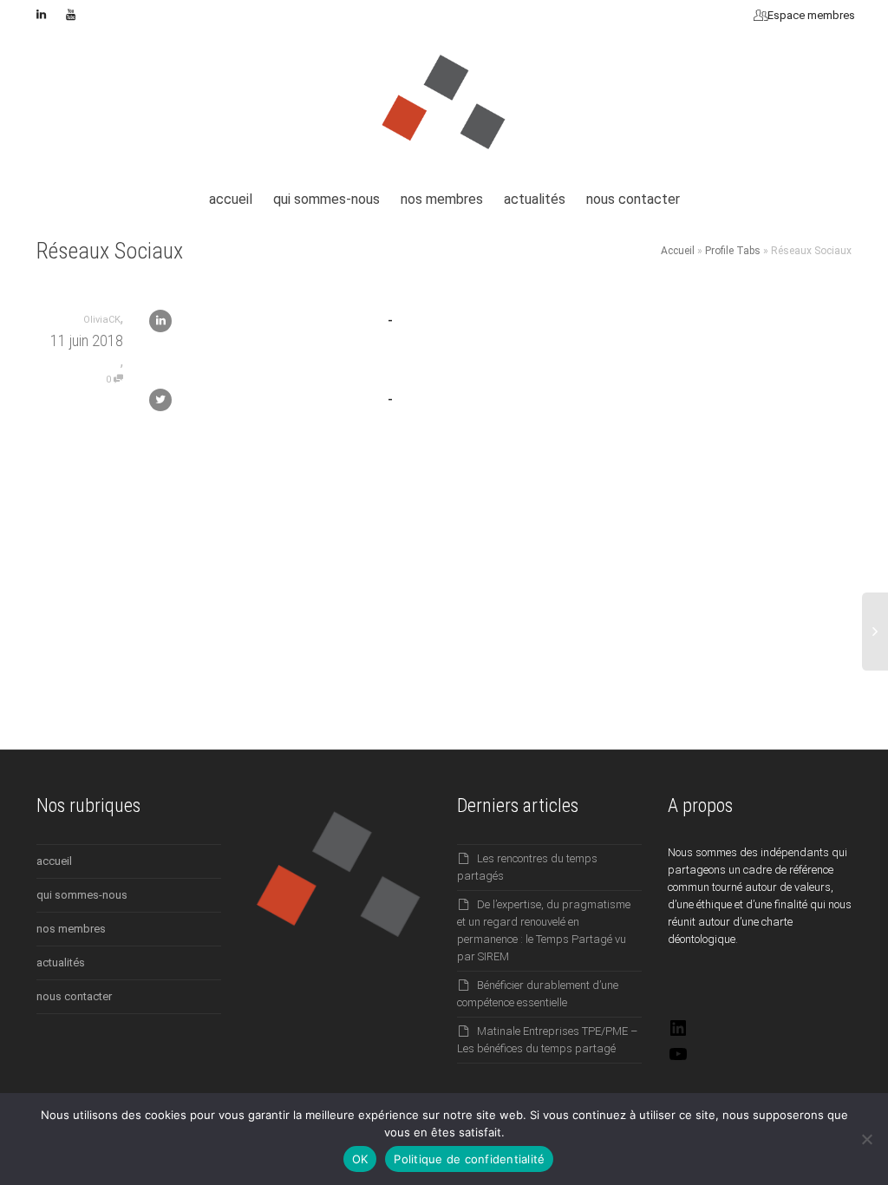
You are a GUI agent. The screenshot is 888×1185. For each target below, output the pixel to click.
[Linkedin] (41, 14)
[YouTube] (678, 1060)
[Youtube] (70, 14)
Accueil (678, 251)
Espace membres (810, 15)
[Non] (866, 1139)
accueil (230, 199)
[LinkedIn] (678, 1034)
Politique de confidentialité (469, 1159)
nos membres (442, 199)
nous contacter (633, 199)
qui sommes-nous (326, 199)
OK (360, 1159)
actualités (534, 199)
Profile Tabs (733, 251)
